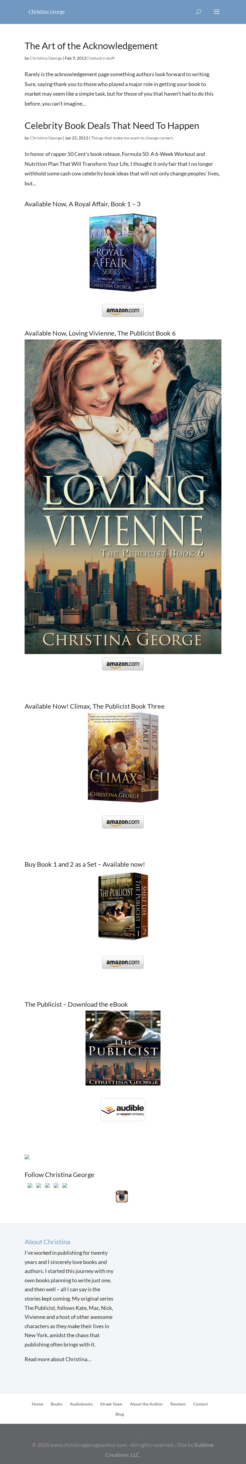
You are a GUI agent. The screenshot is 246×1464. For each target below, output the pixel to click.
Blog (120, 1414)
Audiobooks (81, 1403)
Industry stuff (102, 58)
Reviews (178, 1403)
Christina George (46, 58)
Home (37, 1403)
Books (56, 1403)
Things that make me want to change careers (132, 137)
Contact (200, 1403)
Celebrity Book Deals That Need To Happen (112, 125)
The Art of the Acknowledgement (91, 45)
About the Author (146, 1403)
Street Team (111, 1403)
